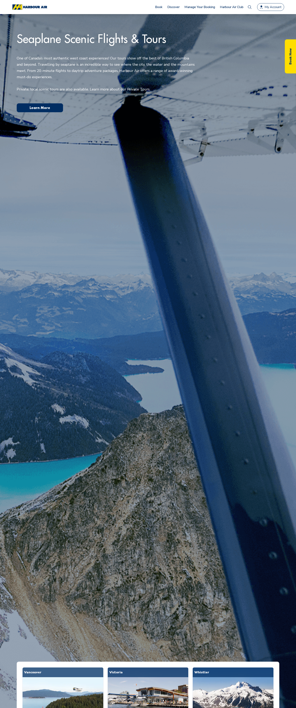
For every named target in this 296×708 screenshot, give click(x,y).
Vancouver (32, 672)
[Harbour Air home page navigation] (29, 7)
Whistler (201, 672)
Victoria (116, 672)
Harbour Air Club (231, 7)
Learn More (40, 108)
